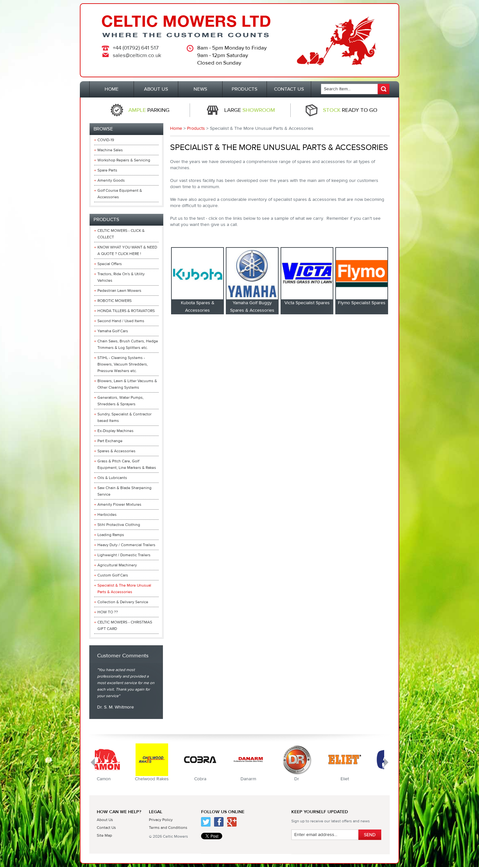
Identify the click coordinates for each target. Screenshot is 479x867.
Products (196, 128)
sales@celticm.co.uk (137, 55)
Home (176, 128)
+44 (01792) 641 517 (136, 48)
